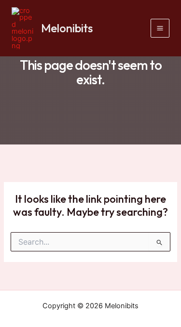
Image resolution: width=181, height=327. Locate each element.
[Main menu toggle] (160, 28)
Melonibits (67, 28)
